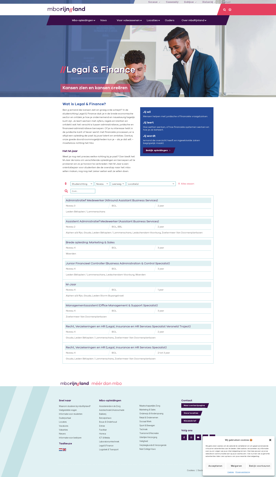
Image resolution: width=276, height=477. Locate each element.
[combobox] (82, 183)
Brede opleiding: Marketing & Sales (90, 242)
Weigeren (236, 466)
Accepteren (215, 466)
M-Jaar (71, 284)
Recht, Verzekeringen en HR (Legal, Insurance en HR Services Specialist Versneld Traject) (128, 326)
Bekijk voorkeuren (259, 466)
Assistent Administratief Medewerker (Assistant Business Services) (112, 221)
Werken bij (207, 1)
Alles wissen (187, 183)
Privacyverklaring (242, 472)
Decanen (152, 1)
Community (172, 1)
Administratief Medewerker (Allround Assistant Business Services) (112, 200)
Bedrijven (188, 1)
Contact (225, 1)
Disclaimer (202, 470)
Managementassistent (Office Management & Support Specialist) (112, 305)
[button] (270, 440)
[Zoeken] (224, 10)
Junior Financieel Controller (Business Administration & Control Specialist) (118, 263)
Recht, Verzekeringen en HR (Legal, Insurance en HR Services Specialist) (116, 347)
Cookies (230, 472)
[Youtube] (198, 437)
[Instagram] (191, 437)
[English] (64, 449)
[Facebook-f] (184, 437)
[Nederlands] (61, 449)
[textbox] (82, 184)
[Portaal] (230, 10)
